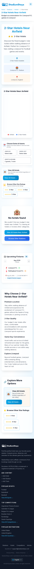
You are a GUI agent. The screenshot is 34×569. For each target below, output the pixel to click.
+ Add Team (5, 481)
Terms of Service (20, 552)
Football (4, 489)
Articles (29, 545)
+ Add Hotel (5, 476)
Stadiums (9, 9)
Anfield (16, 9)
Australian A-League (8, 508)
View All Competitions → (10, 522)
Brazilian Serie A (7, 514)
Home (3, 9)
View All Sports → (7, 497)
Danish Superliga (7, 519)
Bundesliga (5, 516)
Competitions (21, 545)
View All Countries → (8, 536)
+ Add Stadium (6, 478)
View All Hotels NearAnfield (17, 232)
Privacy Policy (10, 552)
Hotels (12, 545)
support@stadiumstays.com (20, 549)
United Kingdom (6, 533)
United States (6, 530)
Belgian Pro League (8, 511)
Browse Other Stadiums (17, 238)
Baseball (4, 495)
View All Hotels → (11, 178)
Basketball (5, 492)
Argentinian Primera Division (10, 506)
